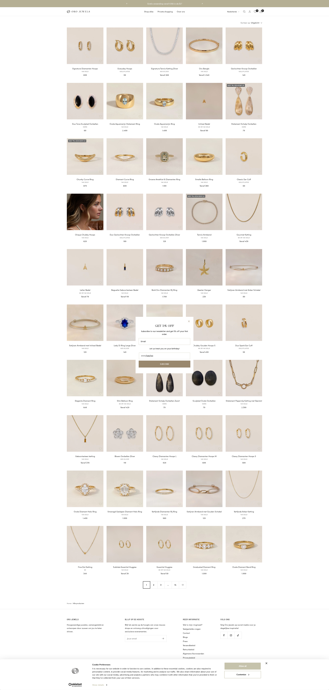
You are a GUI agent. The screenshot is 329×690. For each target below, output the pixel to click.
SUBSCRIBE (164, 364)
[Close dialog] (189, 321)
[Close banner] (266, 663)
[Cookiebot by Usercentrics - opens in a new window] (75, 685)
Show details (98, 685)
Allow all (242, 666)
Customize (241, 674)
